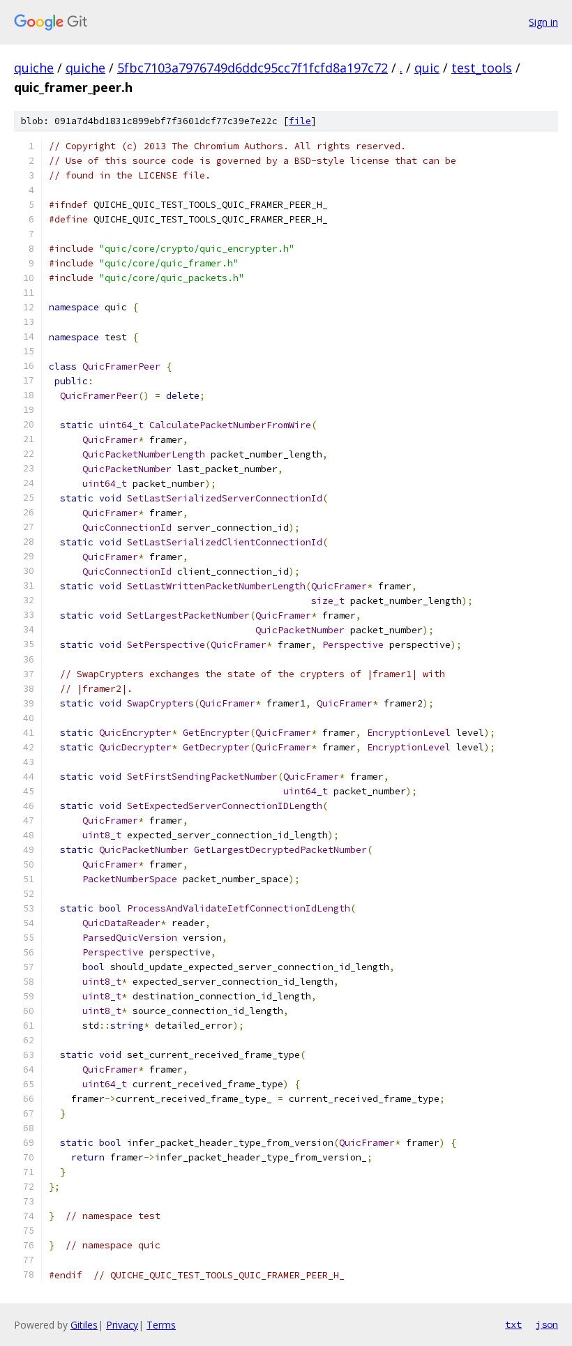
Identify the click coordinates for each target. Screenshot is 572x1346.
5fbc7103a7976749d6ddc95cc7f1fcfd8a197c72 (252, 67)
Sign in (543, 22)
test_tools (481, 67)
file (300, 121)
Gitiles (84, 1324)
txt (513, 1324)
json (547, 1324)
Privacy (122, 1324)
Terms (161, 1324)
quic (426, 67)
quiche (34, 67)
